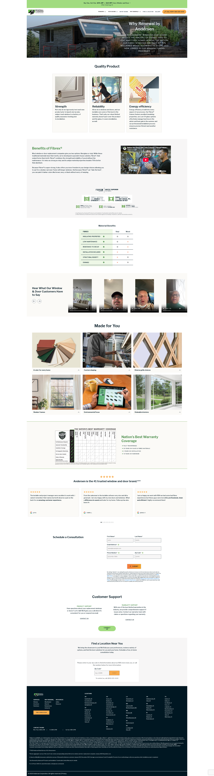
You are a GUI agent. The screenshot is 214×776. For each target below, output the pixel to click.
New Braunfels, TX (169, 708)
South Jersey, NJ (130, 722)
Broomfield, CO (109, 702)
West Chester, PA (150, 709)
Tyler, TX (167, 714)
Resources (58, 703)
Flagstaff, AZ (88, 709)
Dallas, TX (167, 700)
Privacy (64, 773)
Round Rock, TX (168, 710)
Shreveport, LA (129, 700)
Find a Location (148, 11)
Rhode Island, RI (150, 718)
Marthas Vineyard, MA (131, 707)
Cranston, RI (149, 714)
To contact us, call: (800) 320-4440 (107, 678)
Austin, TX (167, 698)
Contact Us (84, 618)
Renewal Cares (48, 705)
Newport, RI (149, 716)
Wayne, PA (148, 707)
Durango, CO (109, 710)
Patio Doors (36, 705)
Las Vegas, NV (129, 727)
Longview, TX (168, 706)
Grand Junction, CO (110, 714)
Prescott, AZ (88, 715)
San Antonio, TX (168, 712)
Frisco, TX (167, 704)
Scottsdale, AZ (88, 717)
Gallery (157, 11)
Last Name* (139, 536)
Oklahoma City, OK (150, 698)
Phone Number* (112, 553)
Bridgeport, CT (109, 719)
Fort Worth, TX (168, 702)
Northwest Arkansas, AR (90, 702)
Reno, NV (128, 729)
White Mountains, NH (131, 717)
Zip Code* (138, 553)
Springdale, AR (88, 704)
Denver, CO (109, 708)
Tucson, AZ (87, 719)
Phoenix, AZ (87, 713)
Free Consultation (41, 712)
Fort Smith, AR (88, 700)
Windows (35, 701)
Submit (135, 566)
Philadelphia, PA (150, 705)
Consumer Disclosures (130, 580)
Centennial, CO (109, 704)
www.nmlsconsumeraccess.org (43, 745)
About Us (47, 703)
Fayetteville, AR (88, 698)
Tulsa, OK (148, 700)
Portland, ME (129, 712)
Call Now (175, 12)
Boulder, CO (109, 700)
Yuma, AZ (87, 721)
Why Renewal (48, 701)
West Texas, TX (168, 716)
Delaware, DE (109, 728)
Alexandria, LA (129, 698)
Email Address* (112, 544)
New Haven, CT (109, 723)
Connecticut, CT (110, 721)
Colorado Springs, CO (111, 706)
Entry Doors (124, 11)
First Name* (111, 536)
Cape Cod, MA (129, 705)
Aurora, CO (108, 698)
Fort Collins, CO (109, 712)
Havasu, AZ (87, 711)
